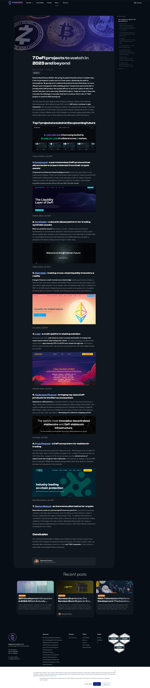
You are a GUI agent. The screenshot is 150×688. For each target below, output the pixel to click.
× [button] (115, 670)
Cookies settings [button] (88, 684)
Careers (49, 2)
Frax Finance (42, 443)
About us (65, 2)
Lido (37, 334)
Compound (40, 162)
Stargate (40, 273)
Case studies (40, 2)
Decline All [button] (105, 684)
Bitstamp (79, 340)
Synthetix (41, 222)
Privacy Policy (53, 675)
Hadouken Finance (45, 395)
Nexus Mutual (43, 506)
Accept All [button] (97, 684)
